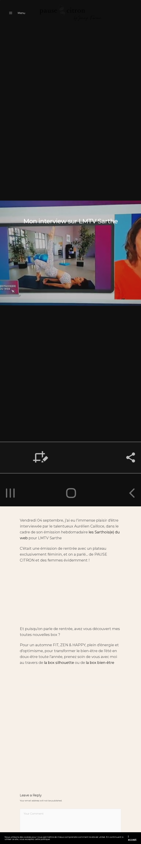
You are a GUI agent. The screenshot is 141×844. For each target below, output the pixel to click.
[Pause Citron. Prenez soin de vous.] (71, 13)
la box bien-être (100, 662)
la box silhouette (59, 662)
